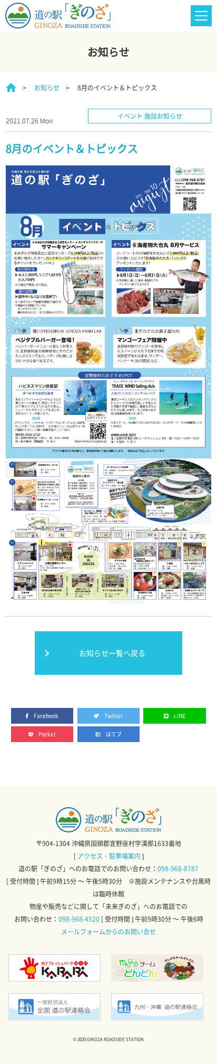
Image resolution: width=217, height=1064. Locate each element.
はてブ (114, 734)
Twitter (113, 715)
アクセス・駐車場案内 (109, 856)
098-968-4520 (79, 919)
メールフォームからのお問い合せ (108, 931)
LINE (179, 715)
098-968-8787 (178, 868)
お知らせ (47, 87)
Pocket (47, 734)
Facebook (46, 715)
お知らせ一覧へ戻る (112, 653)
